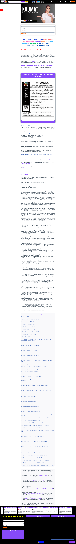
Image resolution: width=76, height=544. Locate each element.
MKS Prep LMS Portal (26, 163)
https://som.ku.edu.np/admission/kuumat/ (37, 480)
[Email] (41, 2)
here (23, 167)
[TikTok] (39, 2)
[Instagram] (34, 2)
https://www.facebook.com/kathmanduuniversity (34, 493)
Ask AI (27, 1)
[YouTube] (36, 2)
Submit (23, 33)
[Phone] (43, 2)
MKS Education (41, 51)
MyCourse (72, 1)
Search (23, 1)
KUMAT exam (33, 51)
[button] (38, 316)
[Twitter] (38, 2)
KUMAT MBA (48, 159)
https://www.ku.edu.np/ (43, 475)
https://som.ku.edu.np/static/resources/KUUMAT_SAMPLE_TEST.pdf (40, 488)
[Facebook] (33, 2)
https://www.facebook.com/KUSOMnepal (33, 498)
